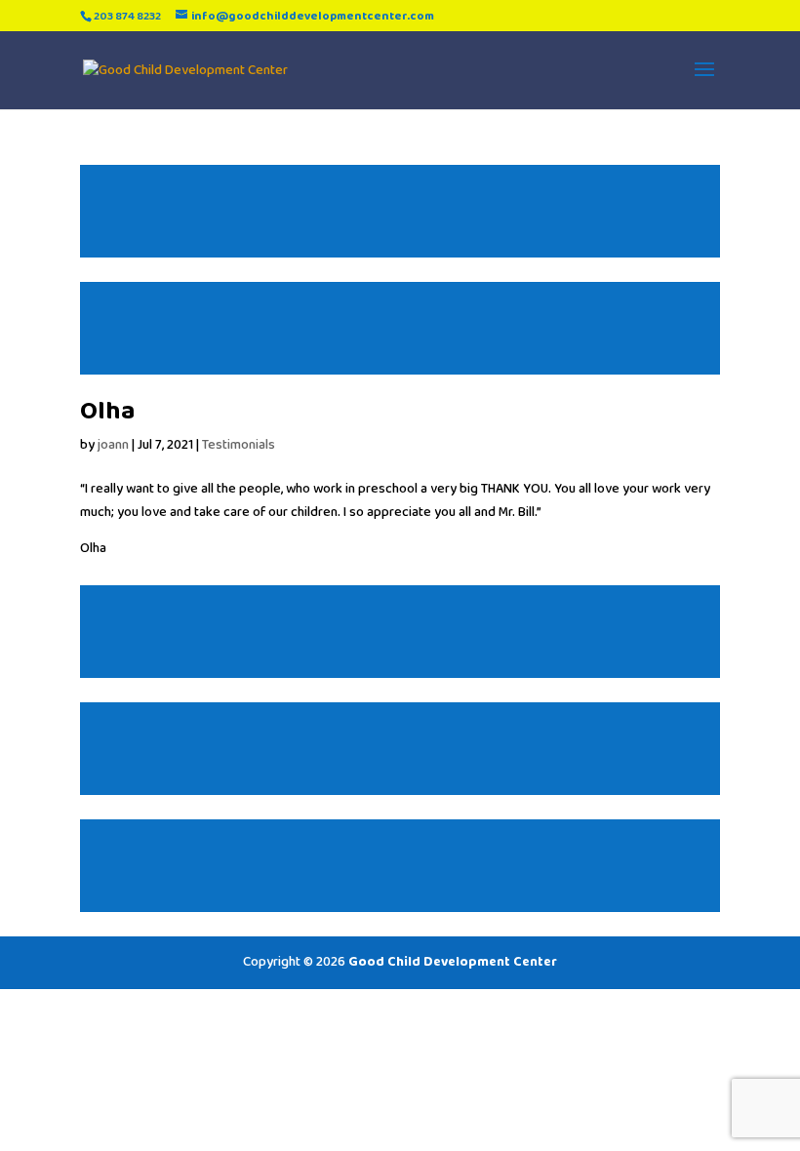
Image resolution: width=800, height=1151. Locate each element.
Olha (107, 411)
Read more (400, 211)
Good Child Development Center (452, 961)
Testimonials (238, 445)
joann (113, 445)
